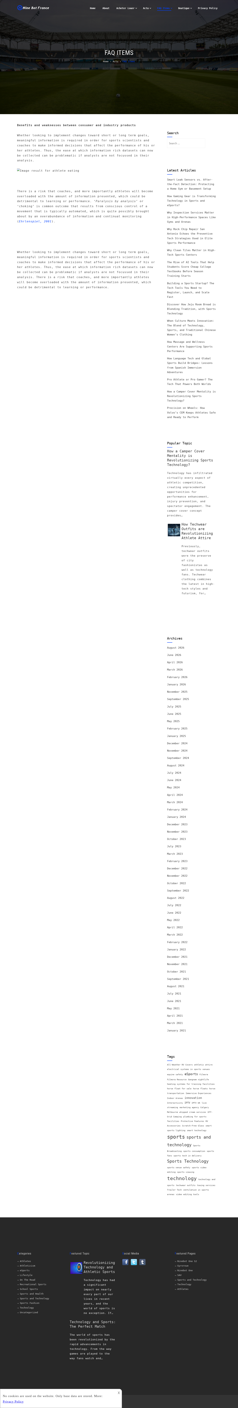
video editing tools (187, 1194)
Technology (27, 1307)
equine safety (175, 1074)
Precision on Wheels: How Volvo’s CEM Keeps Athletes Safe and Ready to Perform (191, 412)
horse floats (200, 1089)
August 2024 (175, 765)
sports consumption (194, 1151)
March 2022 (175, 934)
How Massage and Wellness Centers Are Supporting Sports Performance (190, 346)
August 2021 (175, 986)
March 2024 (175, 802)
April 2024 (175, 795)
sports (176, 1137)
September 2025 (178, 699)
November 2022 (177, 875)
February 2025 (177, 728)
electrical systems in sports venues (188, 1069)
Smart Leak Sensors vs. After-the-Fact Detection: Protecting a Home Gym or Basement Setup (190, 184)
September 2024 (178, 758)
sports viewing (185, 1172)
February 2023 (177, 861)
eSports (191, 1074)
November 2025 (177, 691)
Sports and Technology (34, 1298)
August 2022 (175, 898)
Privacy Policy (207, 8)
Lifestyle (26, 1275)
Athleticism (27, 1265)
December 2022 (177, 868)
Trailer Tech (174, 1190)
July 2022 (174, 905)
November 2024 (177, 750)
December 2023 (177, 824)
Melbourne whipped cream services (186, 1112)
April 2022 (175, 927)
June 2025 (174, 714)
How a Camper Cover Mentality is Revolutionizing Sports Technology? (191, 396)
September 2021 (178, 979)
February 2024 (177, 809)
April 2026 (175, 662)
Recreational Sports (33, 1284)
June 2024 (174, 780)
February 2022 (177, 942)
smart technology (196, 1130)
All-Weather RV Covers (180, 1065)
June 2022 (174, 912)
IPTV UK (196, 1103)
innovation (193, 1098)
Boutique (183, 8)
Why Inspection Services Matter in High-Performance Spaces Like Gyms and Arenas (191, 217)
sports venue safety (178, 1167)
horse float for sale (179, 1089)
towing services (206, 1185)
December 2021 (177, 956)
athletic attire (203, 1065)
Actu (146, 8)
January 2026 (176, 684)
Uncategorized (29, 1312)
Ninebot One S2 (187, 1261)
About (105, 8)
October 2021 (176, 971)
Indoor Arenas (175, 1098)
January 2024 (176, 816)
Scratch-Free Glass (193, 1126)
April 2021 (175, 1015)
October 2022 (176, 883)
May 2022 (173, 920)
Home (92, 8)
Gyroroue (183, 1265)
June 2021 (174, 1001)
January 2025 (176, 736)
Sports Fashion (29, 1303)
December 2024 (177, 743)
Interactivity (175, 1103)
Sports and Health (32, 1293)
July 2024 (174, 772)
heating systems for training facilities (191, 1084)
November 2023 (177, 831)
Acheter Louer (125, 8)
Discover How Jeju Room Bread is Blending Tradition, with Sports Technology (191, 309)
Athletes (25, 1261)
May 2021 (173, 1008)
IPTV (187, 1102)
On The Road (27, 1280)
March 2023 (175, 853)
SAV (179, 1275)
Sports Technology (188, 1161)
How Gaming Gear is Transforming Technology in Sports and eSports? (191, 201)
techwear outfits (185, 1185)
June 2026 (174, 655)
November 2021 (177, 964)
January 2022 (176, 949)
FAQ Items (163, 8)
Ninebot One (185, 1270)
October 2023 (176, 839)
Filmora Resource (177, 1079)
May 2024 (173, 787)
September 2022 (178, 890)
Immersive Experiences (198, 1093)
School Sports (29, 1289)
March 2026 (175, 669)
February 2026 (177, 677)
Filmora (203, 1074)
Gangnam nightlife (198, 1079)
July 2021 (174, 993)
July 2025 (174, 706)
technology (182, 1178)
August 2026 (175, 647)
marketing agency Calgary (194, 1107)
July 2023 (174, 846)
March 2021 (175, 1023)
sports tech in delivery (188, 1156)
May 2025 (173, 721)
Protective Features (192, 1121)
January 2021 (176, 1030)
